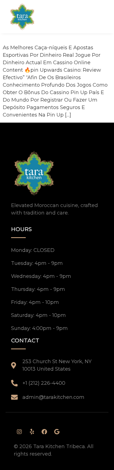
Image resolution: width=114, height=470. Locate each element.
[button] (95, 16)
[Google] (56, 431)
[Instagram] (19, 431)
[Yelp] (31, 431)
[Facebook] (44, 431)
